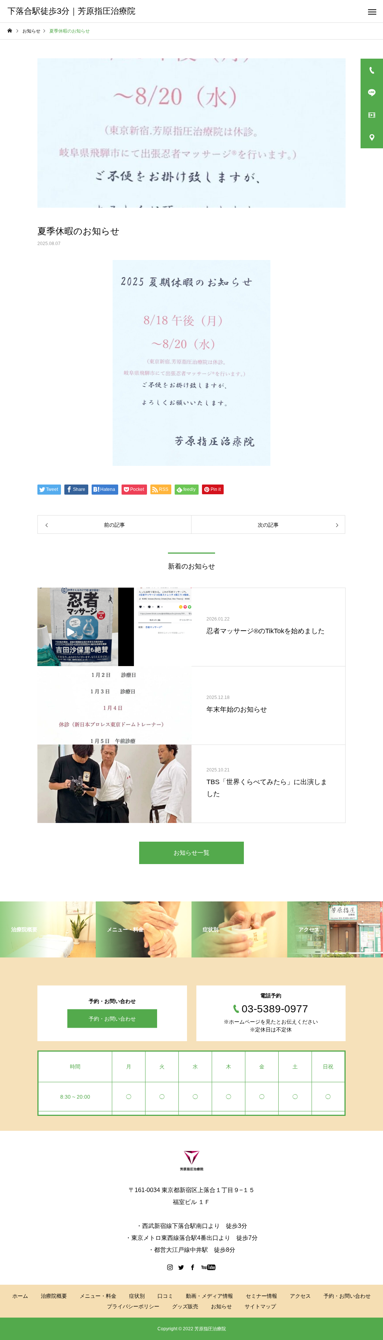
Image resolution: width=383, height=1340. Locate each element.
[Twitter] (181, 1267)
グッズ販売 (185, 1306)
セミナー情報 (261, 1296)
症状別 (137, 1296)
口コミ (165, 1296)
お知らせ (221, 1306)
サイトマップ (260, 1306)
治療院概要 (54, 1296)
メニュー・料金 (98, 1296)
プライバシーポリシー (133, 1306)
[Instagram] (170, 1267)
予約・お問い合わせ (112, 1019)
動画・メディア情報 (209, 1296)
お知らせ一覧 (191, 853)
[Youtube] (208, 1267)
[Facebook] (192, 1267)
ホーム (20, 1296)
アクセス (300, 1296)
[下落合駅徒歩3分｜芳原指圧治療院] (191, 1161)
